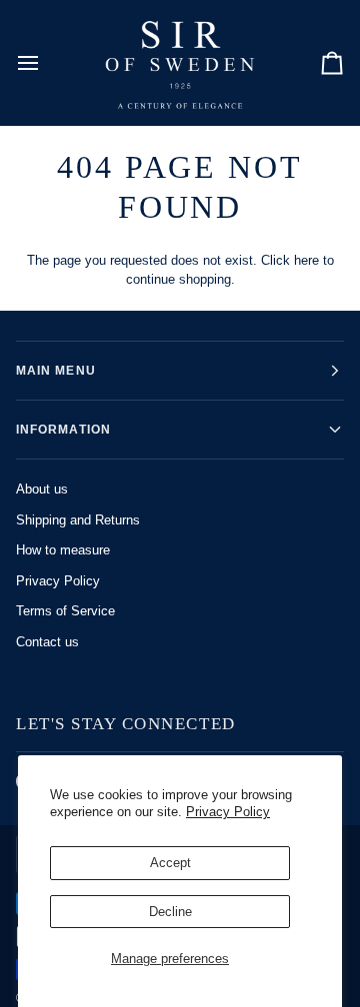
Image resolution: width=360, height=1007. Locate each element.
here (306, 260)
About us (42, 489)
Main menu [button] (56, 371)
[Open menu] (46, 62)
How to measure (63, 549)
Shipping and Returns (78, 519)
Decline (170, 911)
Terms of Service (65, 610)
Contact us (47, 641)
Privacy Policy (228, 811)
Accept (170, 862)
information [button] (63, 430)
